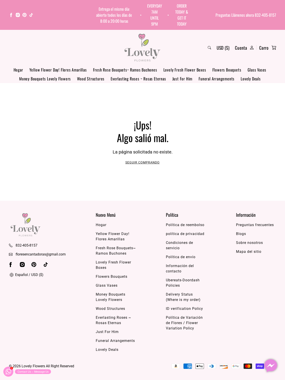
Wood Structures (90, 79)
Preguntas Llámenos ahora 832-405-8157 (246, 15)
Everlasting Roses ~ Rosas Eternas (138, 79)
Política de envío (180, 257)
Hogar (18, 70)
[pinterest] (24, 15)
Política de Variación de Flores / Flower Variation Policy (184, 322)
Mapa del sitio (248, 251)
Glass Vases (257, 70)
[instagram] (18, 15)
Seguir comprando (142, 162)
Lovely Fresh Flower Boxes (184, 70)
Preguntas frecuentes (255, 225)
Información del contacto (180, 268)
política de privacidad (185, 234)
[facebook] (11, 15)
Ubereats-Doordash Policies (183, 283)
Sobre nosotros (249, 243)
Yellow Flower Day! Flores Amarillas (58, 70)
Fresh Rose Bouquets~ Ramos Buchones (125, 70)
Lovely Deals (251, 79)
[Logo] (142, 47)
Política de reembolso (185, 225)
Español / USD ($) (28, 275)
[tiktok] (31, 15)
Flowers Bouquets (226, 70)
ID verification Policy (184, 308)
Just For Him (182, 79)
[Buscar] (209, 47)
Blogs (241, 234)
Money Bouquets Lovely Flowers (45, 79)
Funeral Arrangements (216, 79)
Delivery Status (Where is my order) (183, 297)
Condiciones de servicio (179, 245)
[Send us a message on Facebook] (271, 366)
